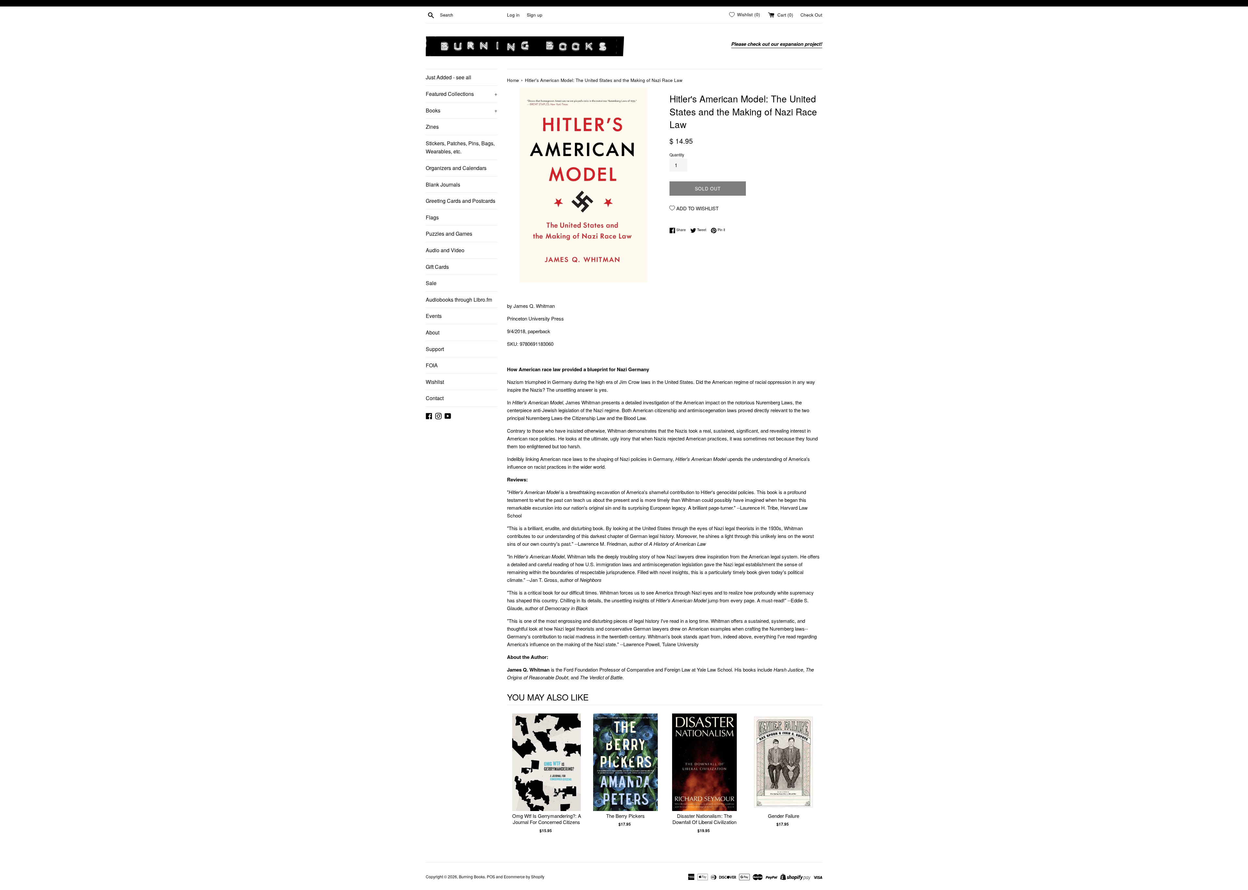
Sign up (534, 15)
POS (491, 876)
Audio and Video (445, 250)
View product (546, 769)
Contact (435, 398)
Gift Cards (437, 266)
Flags (432, 217)
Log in (513, 15)
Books (461, 110)
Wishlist (435, 382)
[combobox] (472, 15)
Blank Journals (443, 184)
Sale (431, 283)
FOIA (432, 365)
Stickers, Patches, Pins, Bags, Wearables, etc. (460, 147)
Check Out (811, 15)
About (432, 332)
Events (434, 316)
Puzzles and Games (449, 233)
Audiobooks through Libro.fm (459, 299)
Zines (432, 126)
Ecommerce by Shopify (524, 876)
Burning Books (472, 876)
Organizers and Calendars (456, 168)
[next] (815, 780)
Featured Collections (461, 94)
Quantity (677, 154)
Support (435, 349)
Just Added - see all (448, 77)
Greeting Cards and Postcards (460, 200)
